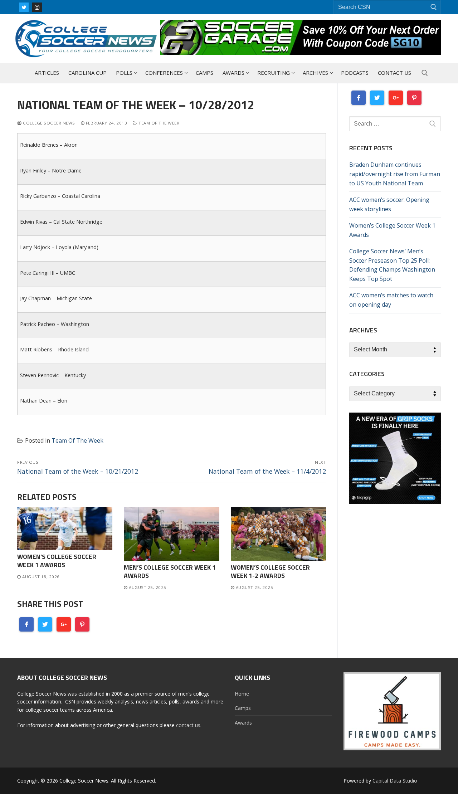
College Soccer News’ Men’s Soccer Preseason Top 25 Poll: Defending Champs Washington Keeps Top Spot (392, 265)
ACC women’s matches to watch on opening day (391, 299)
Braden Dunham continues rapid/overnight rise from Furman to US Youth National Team (394, 174)
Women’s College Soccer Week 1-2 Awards (270, 571)
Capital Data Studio (394, 780)
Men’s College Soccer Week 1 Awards (170, 571)
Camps (243, 708)
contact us (188, 725)
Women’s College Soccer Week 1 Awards (56, 561)
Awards (243, 722)
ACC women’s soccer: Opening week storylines (389, 204)
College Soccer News (48, 123)
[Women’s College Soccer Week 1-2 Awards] (278, 534)
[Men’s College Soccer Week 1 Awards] (171, 534)
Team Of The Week (158, 123)
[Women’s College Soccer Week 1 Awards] (64, 528)
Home (242, 693)
